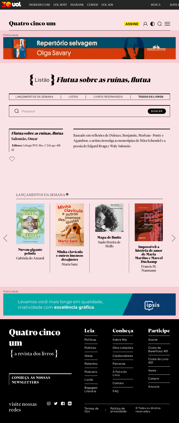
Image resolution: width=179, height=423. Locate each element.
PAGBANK (77, 4)
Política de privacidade (118, 410)
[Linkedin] (70, 403)
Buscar (157, 111)
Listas (73, 96)
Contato (118, 383)
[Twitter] (56, 403)
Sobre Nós (120, 339)
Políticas (90, 339)
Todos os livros (150, 96)
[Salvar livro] (12, 159)
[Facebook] (63, 403)
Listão (42, 79)
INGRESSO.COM (39, 4)
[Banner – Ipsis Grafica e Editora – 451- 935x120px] (89, 304)
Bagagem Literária (91, 389)
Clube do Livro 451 (158, 360)
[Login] (145, 24)
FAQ (116, 391)
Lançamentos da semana (34, 96)
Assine (132, 24)
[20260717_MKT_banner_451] (89, 48)
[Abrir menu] (167, 24)
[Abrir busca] (159, 24)
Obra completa (123, 347)
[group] (30, 238)
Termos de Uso (91, 410)
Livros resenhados (108, 96)
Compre (153, 378)
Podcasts (90, 371)
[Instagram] (49, 403)
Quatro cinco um (32, 24)
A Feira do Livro (120, 373)
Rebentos (91, 363)
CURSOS (92, 4)
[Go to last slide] (7, 238)
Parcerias (119, 363)
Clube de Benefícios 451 (158, 349)
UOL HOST (60, 4)
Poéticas (90, 347)
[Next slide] (172, 238)
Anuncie (153, 386)
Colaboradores (123, 355)
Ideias (88, 355)
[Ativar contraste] (152, 24)
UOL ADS (107, 4)
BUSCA (155, 4)
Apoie (152, 370)
